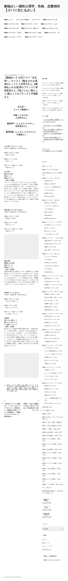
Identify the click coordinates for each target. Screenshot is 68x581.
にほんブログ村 (46, 502)
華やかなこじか (48, 231)
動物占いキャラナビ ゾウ (52, 32)
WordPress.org (46, 549)
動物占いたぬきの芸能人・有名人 (51, 468)
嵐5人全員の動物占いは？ (51, 131)
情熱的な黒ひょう (49, 306)
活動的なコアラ (48, 363)
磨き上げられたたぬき (50, 338)
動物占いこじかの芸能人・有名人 (51, 439)
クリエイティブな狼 (50, 206)
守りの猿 (46, 259)
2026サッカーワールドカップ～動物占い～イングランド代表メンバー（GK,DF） (52, 102)
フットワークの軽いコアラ (51, 354)
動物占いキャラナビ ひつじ (50, 28)
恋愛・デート (46, 166)
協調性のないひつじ (50, 389)
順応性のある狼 (48, 218)
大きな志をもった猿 (50, 265)
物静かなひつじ (48, 395)
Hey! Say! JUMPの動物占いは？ (52, 137)
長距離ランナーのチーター (51, 284)
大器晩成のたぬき (49, 341)
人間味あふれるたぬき (50, 332)
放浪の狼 (46, 215)
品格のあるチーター (50, 278)
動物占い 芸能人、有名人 (12, 389)
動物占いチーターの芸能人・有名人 (52, 452)
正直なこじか (48, 228)
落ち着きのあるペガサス (51, 243)
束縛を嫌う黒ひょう (50, 310)
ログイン (44, 539)
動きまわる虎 (18, 386)
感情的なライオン (49, 322)
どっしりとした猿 (49, 256)
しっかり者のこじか (50, 234)
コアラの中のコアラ (50, 348)
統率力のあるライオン (50, 316)
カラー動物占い (15, 388)
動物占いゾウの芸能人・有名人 (51, 484)
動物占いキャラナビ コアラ (29, 24)
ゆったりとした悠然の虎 (51, 187)
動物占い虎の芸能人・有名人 (25, 389)
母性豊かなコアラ (49, 357)
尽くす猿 (46, 269)
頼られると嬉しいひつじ (51, 403)
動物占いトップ (8, 19)
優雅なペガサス (48, 247)
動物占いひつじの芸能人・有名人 (51, 479)
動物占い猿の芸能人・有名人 (50, 449)
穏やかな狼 (47, 212)
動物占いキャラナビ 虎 (11, 28)
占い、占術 (45, 487)
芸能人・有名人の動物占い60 (30, 388)
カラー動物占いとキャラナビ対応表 (52, 151)
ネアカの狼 (47, 209)
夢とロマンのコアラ (50, 360)
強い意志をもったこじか (51, 225)
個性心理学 (45, 407)
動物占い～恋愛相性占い (50, 556)
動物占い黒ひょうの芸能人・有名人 (52, 458)
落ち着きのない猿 (49, 262)
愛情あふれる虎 (21, 385)
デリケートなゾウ (49, 379)
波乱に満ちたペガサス (50, 250)
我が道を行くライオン (50, 325)
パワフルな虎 (48, 190)
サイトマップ (36, 19)
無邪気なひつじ (48, 385)
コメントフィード (47, 546)
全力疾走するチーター (50, 281)
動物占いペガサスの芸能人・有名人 (52, 444)
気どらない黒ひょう (50, 300)
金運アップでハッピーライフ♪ (52, 560)
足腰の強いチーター (50, 288)
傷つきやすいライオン (50, 319)
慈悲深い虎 (47, 193)
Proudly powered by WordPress (12, 577)
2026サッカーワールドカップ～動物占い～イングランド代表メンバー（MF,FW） (52, 95)
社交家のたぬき (48, 335)
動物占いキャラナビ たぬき (33, 32)
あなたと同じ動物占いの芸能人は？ (53, 129)
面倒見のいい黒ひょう (50, 294)
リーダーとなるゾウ (50, 376)
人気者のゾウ (48, 370)
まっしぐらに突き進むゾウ (51, 373)
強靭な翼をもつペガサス (51, 240)
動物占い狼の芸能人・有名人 (50, 435)
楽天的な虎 (47, 180)
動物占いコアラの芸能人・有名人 (51, 473)
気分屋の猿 (47, 272)
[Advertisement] (34, 53)
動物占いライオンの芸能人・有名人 (52, 463)
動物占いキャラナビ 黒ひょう (30, 28)
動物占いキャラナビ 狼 (50, 19)
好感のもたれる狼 (49, 202)
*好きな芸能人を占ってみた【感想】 (52, 173)
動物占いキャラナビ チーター (13, 37)
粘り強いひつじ (48, 392)
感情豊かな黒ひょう (50, 303)
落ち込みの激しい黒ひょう (51, 297)
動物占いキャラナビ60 (19, 75)
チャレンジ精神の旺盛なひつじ (53, 398)
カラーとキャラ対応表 (22, 19)
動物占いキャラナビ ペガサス (13, 32)
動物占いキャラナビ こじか (49, 24)
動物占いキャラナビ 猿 (11, 24)
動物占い (21, 388)
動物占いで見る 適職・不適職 (51, 422)
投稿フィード (46, 543)
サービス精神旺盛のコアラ (51, 351)
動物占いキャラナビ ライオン (33, 37)
